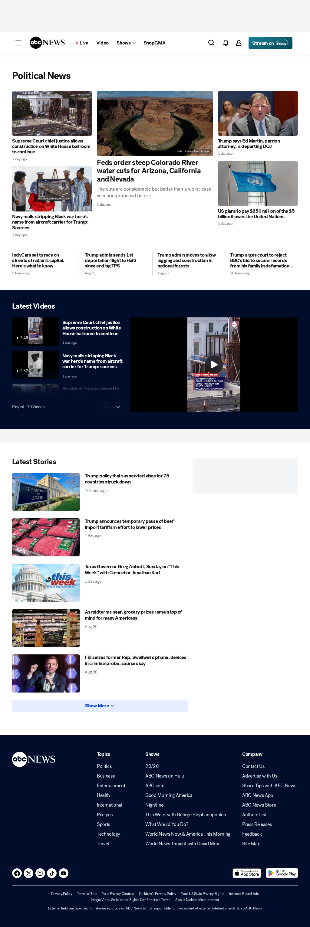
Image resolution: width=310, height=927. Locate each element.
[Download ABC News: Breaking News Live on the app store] (247, 873)
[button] (18, 43)
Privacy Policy (61, 894)
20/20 (152, 766)
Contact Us (253, 766)
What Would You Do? (166, 824)
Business (105, 776)
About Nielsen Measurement (197, 900)
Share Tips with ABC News (269, 785)
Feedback (252, 834)
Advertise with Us (259, 776)
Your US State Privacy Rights (202, 894)
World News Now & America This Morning (187, 834)
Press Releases (257, 824)
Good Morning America (169, 795)
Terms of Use (87, 894)
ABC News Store (259, 805)
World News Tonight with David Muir (182, 843)
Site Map (251, 843)
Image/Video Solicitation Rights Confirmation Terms (130, 900)
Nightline (154, 805)
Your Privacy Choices (118, 894)
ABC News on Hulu (164, 776)
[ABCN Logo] (47, 43)
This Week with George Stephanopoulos (185, 814)
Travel (103, 843)
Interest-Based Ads (244, 894)
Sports (103, 824)
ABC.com (154, 785)
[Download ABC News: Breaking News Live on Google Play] (282, 873)
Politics (104, 766)
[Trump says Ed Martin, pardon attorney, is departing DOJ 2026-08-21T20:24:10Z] (258, 113)
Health (103, 795)
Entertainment (111, 785)
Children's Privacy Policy (157, 894)
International (109, 805)
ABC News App (257, 795)
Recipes (105, 814)
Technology (108, 834)
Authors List (254, 814)
